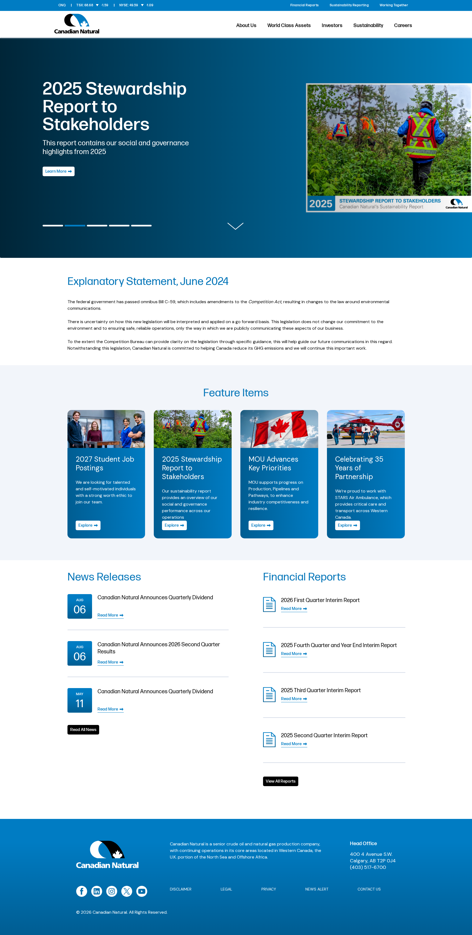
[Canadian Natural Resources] (76, 25)
